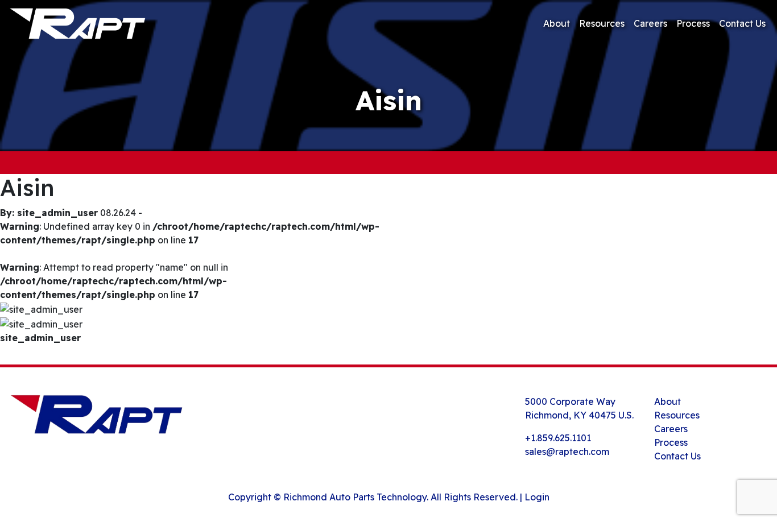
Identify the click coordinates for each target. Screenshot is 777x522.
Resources (602, 23)
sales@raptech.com (567, 451)
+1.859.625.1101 (558, 438)
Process (693, 23)
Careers (650, 23)
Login (536, 497)
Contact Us (742, 23)
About (556, 23)
